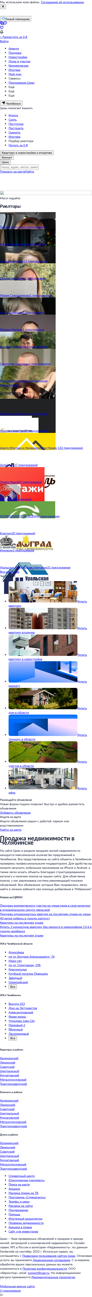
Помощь (14, 1214)
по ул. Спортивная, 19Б (25, 965)
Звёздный (15, 978)
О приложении (10, 1290)
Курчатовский (9, 1075)
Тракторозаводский (13, 1084)
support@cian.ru (38, 1273)
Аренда (14, 48)
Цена (5, 162)
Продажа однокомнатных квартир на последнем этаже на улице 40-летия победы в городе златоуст (45, 916)
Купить (13, 115)
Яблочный (16, 1029)
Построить (16, 128)
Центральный (9, 1071)
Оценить (15, 132)
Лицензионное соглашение (51, 1260)
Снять (13, 119)
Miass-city (15, 961)
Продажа (15, 53)
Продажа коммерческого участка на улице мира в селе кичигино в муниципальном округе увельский (45, 907)
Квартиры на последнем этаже (21, 922)
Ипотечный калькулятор (25, 1218)
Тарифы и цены (19, 1201)
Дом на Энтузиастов (23, 1008)
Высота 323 (17, 1004)
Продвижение (18, 1210)
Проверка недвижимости (26, 1223)
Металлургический (13, 1079)
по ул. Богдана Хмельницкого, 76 (32, 956)
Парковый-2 (17, 1025)
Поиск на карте (19, 1184)
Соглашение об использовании (62, 2)
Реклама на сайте (21, 1206)
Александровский (21, 1012)
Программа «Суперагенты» (27, 1197)
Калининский (9, 1058)
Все (12, 987)
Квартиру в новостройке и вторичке (27, 153)
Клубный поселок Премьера (28, 974)
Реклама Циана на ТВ (23, 1193)
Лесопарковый (19, 1034)
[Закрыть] (3, 6)
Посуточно (16, 124)
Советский (7, 1067)
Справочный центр (22, 1176)
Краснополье (18, 969)
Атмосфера (16, 952)
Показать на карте (12, 171)
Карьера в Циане (20, 1227)
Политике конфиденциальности (44, 1268)
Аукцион (14, 1189)
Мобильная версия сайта (17, 1286)
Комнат (7, 157)
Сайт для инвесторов (23, 1231)
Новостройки (18, 57)
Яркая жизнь (17, 1016)
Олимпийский (18, 982)
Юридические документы (27, 1180)
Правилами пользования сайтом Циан (48, 1256)
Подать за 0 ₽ (18, 145)
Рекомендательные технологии (53, 1277)
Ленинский (7, 1062)
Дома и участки (19, 61)
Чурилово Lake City (22, 1021)
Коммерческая (18, 65)
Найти (29, 171)
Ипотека (14, 70)
